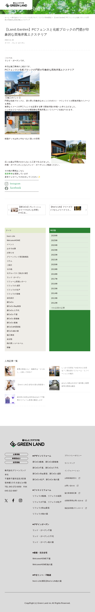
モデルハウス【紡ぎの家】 (18, 273)
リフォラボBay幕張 (41, 508)
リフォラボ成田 (55, 496)
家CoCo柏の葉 (13, 331)
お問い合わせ (70, 486)
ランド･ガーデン (18, 43)
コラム (9, 261)
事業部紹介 (16, 458)
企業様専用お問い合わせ (74, 500)
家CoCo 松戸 (38, 480)
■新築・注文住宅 (40, 553)
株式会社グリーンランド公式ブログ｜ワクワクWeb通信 (31, 17)
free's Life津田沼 (40, 581)
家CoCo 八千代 (13, 310)
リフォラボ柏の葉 (40, 514)
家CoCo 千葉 (12, 314)
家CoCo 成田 (55, 474)
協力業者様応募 (71, 493)
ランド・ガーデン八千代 (43, 536)
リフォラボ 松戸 (13, 290)
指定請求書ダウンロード (74, 508)
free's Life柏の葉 (54, 581)
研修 (8, 347)
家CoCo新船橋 (51, 462)
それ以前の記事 (58, 308)
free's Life (11, 236)
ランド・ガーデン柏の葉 (43, 542)
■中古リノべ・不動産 (42, 575)
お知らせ (10, 253)
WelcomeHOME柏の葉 (43, 564)
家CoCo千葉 (38, 468)
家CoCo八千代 (51, 468)
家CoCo (10, 302)
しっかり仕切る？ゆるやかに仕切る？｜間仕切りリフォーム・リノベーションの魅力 (75, 371)
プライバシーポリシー (73, 455)
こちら (21, 171)
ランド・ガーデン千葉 (42, 530)
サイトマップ (70, 463)
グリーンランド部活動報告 (18, 257)
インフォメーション (72, 470)
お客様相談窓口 (71, 478)
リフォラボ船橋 (39, 496)
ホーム (7, 17)
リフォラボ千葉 (39, 502)
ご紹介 (9, 265)
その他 (9, 269)
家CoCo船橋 (38, 462)
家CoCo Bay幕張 (14, 306)
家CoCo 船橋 (12, 323)
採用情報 (16, 462)
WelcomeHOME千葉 (42, 559)
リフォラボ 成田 (13, 286)
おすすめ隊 (11, 249)
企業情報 (16, 454)
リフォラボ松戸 (55, 502)
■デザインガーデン (41, 524)
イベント (10, 244)
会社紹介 (10, 298)
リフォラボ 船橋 (13, 294)
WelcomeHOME (13, 240)
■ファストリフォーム (42, 490)
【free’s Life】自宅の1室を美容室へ (31, 385)
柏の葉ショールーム (15, 343)
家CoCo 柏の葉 (52, 480)
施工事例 (10, 335)
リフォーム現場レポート (17, 282)
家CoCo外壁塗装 (14, 327)
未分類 (9, 339)
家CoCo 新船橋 (13, 319)
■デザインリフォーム (42, 456)
